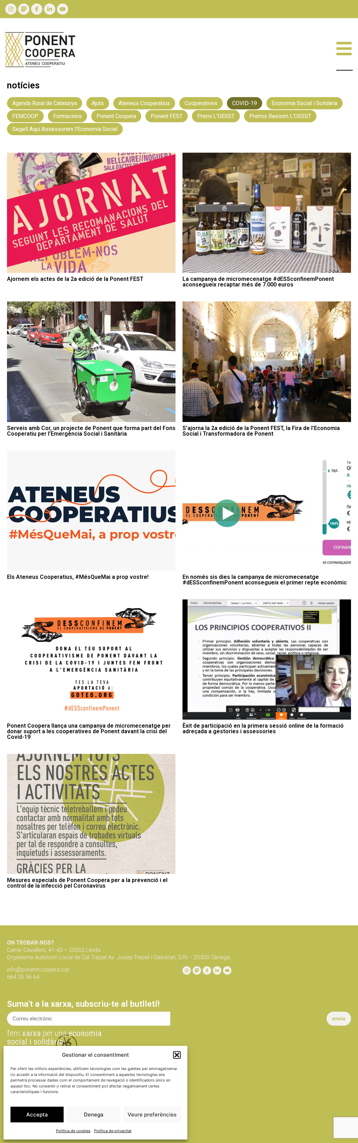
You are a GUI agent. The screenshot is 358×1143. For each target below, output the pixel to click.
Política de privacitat (112, 1130)
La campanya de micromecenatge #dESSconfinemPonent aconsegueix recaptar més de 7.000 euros (258, 282)
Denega (93, 1114)
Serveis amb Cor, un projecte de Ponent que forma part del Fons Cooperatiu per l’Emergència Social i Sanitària (91, 431)
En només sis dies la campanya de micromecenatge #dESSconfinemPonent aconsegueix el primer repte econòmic (264, 580)
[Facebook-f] (36, 9)
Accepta (37, 1114)
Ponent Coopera (116, 116)
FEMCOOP (25, 116)
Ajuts (98, 103)
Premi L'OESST (216, 116)
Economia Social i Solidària (304, 103)
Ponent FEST (166, 116)
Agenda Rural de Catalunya (44, 103)
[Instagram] (10, 9)
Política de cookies (73, 1130)
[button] (176, 1054)
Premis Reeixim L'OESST (280, 116)
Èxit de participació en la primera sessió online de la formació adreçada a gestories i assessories (263, 728)
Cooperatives (201, 103)
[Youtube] (62, 9)
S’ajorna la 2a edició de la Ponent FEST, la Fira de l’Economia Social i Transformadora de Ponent (261, 431)
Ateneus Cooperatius (144, 103)
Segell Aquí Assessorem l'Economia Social (64, 129)
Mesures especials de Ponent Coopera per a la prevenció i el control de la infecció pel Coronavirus (87, 883)
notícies (23, 85)
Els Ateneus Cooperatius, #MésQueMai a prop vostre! (78, 577)
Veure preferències (152, 1114)
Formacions (67, 116)
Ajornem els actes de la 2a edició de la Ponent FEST (75, 279)
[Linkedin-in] (49, 9)
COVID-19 (244, 103)
